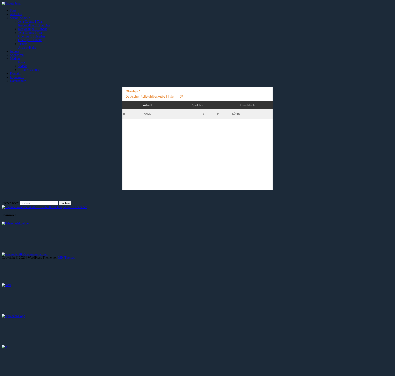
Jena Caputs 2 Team (31, 32)
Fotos (21, 62)
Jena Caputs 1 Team (31, 21)
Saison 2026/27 (20, 18)
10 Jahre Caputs (28, 69)
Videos (22, 66)
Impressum (17, 77)
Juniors (14, 51)
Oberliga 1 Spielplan (31, 36)
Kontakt (15, 73)
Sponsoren (17, 55)
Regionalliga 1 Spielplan (34, 25)
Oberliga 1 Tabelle (30, 40)
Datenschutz (18, 81)
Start (13, 10)
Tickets (22, 44)
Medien (15, 58)
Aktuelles (16, 14)
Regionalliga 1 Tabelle (32, 29)
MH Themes (66, 257)
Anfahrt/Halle (27, 47)
